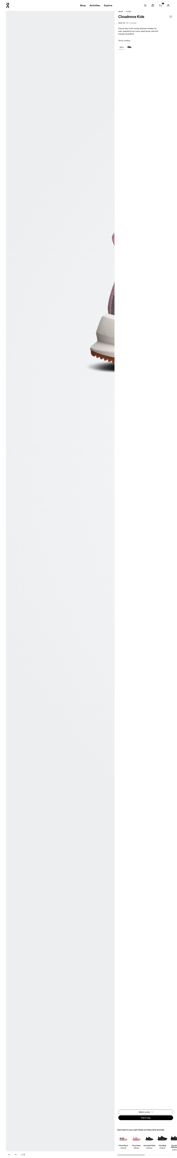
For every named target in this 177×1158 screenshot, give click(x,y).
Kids (128, 12)
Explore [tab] (108, 5)
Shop (120, 12)
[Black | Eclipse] (129, 46)
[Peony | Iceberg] (121, 46)
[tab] (145, 5)
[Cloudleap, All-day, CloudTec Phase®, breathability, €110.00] (162, 1137)
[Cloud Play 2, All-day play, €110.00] (123, 1137)
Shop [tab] (83, 5)
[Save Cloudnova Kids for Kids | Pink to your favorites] (170, 16)
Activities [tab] (95, 5)
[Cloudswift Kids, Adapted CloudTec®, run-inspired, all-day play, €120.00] (149, 1137)
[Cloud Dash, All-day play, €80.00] (136, 1137)
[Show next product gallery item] (15, 1155)
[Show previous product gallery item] (9, 1155)
